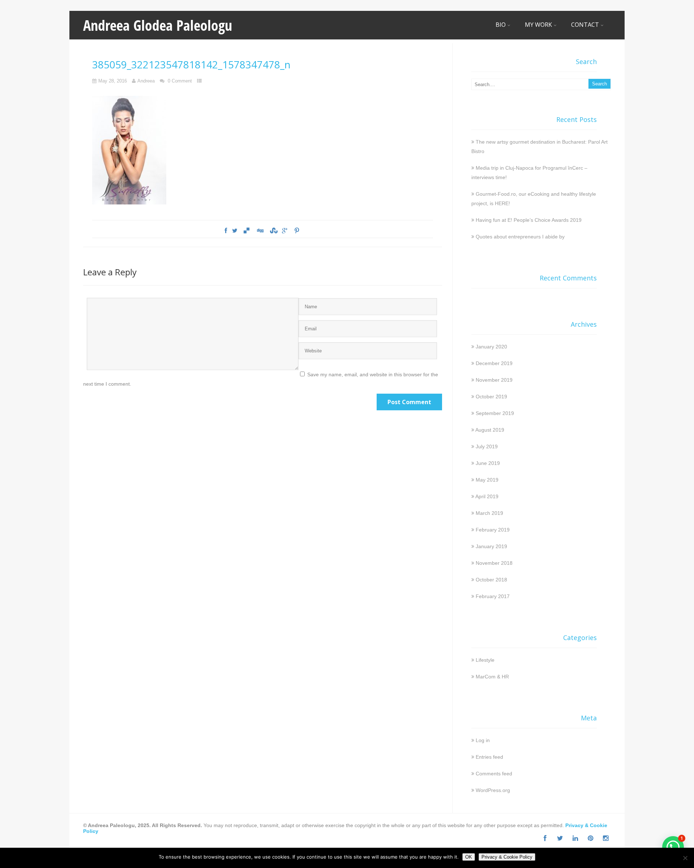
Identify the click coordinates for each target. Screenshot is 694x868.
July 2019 (487, 446)
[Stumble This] (273, 231)
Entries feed (489, 757)
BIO (501, 25)
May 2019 (487, 480)
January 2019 (491, 546)
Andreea (146, 81)
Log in (483, 740)
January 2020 (491, 347)
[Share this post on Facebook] (226, 231)
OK (468, 857)
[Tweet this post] (234, 231)
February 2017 (493, 596)
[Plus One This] (284, 231)
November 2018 (494, 563)
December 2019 (494, 363)
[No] (685, 857)
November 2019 (494, 380)
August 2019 (489, 430)
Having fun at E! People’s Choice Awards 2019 (529, 220)
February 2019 (493, 530)
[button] (673, 847)
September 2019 (495, 413)
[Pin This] (296, 231)
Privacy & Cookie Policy (506, 857)
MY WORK (538, 25)
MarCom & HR (492, 676)
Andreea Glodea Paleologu (157, 25)
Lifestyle (485, 660)
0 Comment (180, 81)
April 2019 (486, 496)
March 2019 (489, 513)
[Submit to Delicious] (246, 231)
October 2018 (491, 580)
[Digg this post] (260, 231)
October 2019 (491, 396)
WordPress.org (493, 790)
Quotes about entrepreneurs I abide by (520, 237)
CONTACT (585, 25)
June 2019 (488, 463)
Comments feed (494, 773)
